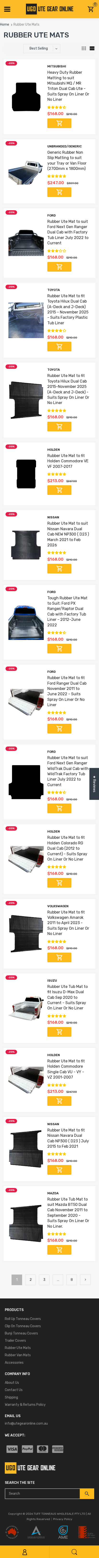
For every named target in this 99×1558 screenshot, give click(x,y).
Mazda (53, 1193)
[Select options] (59, 123)
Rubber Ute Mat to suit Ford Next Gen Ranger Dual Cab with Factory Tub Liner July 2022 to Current (67, 232)
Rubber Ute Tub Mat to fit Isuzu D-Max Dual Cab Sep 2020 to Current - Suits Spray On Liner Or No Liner (67, 997)
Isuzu (52, 980)
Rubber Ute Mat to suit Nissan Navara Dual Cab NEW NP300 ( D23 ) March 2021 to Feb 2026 (68, 534)
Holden (53, 449)
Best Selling (39, 48)
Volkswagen (57, 906)
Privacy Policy (62, 1519)
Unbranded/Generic (64, 146)
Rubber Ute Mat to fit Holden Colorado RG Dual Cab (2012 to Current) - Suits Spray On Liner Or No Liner (67, 848)
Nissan (53, 517)
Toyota (53, 290)
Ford (51, 215)
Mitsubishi (56, 66)
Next (85, 1279)
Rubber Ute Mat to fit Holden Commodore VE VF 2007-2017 (67, 461)
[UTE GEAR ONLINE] (49, 9)
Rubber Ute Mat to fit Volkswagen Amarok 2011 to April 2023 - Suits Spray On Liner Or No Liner (68, 923)
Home (4, 24)
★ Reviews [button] (94, 783)
